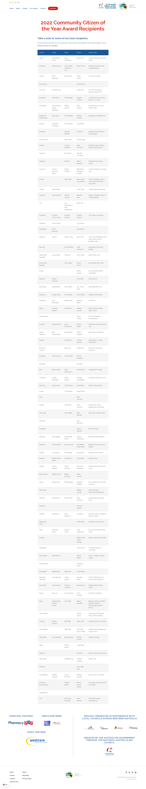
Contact (43, 8)
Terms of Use (14, 782)
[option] (47, 723)
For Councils (34, 8)
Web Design (129, 779)
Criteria (24, 8)
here (104, 43)
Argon (135, 779)
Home (11, 8)
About (18, 8)
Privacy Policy (26, 778)
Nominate (53, 8)
